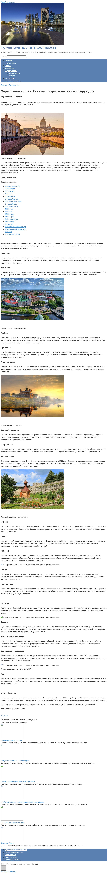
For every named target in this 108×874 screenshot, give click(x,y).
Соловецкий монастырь (15, 229)
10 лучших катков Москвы (11, 740)
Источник (4, 716)
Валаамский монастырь (15, 227)
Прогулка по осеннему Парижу (13, 822)
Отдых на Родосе (7, 843)
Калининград (11, 219)
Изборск (9, 214)
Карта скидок (14, 73)
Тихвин (9, 224)
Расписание (9, 78)
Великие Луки (11, 207)
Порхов (9, 209)
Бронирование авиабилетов (16, 850)
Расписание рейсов (12, 81)
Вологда (9, 222)
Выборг (8, 194)
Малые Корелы (12, 234)
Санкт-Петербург (12, 186)
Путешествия (10, 63)
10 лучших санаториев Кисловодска (15, 761)
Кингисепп (10, 191)
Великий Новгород (13, 201)
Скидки (12, 76)
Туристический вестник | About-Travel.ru (28, 47)
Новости (8, 61)
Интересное (9, 68)
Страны (8, 66)
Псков (8, 212)
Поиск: (4, 56)
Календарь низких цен (14, 852)
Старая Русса (11, 204)
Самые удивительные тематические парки (18, 781)
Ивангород (10, 189)
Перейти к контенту (8, 2)
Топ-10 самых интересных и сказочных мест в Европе (22, 802)
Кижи (8, 232)
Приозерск (10, 196)
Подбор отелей (11, 71)
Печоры (9, 217)
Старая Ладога (11, 199)
